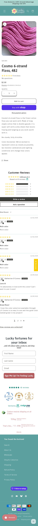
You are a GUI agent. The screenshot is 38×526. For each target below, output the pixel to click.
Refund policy (17, 516)
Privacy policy (27, 516)
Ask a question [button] (19, 204)
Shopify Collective (11, 460)
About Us (7, 450)
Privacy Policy (9, 480)
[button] (4, 11)
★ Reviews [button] (36, 265)
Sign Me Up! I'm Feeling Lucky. (19, 375)
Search (7, 445)
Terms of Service (10, 475)
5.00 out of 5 (25, 177)
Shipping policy (26, 519)
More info (19, 432)
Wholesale (8, 455)
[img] (5, 218)
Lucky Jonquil (18, 513)
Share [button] (6, 160)
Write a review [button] (19, 199)
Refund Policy (9, 470)
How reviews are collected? (11, 327)
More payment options (19, 113)
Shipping (4, 85)
